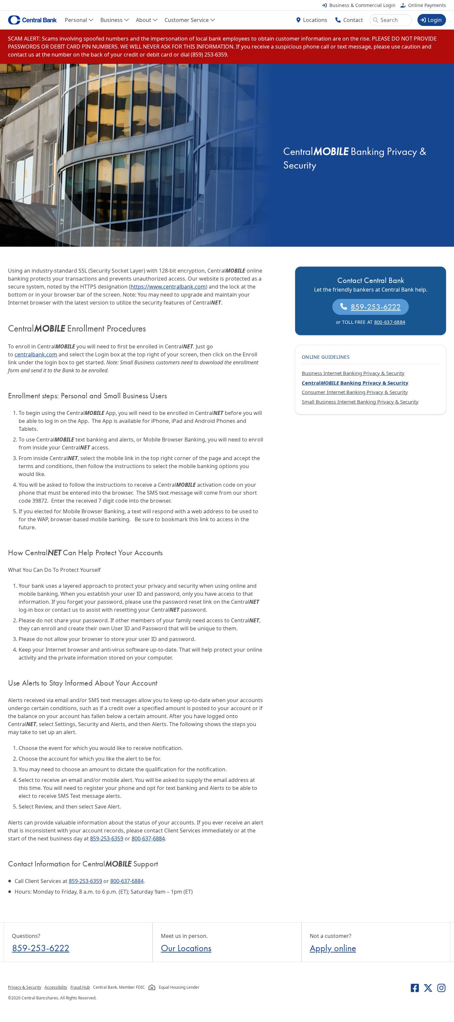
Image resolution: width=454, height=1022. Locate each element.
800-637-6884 (148, 838)
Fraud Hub (80, 987)
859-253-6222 (376, 307)
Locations (315, 20)
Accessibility (56, 987)
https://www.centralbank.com (168, 286)
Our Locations (186, 948)
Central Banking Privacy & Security (355, 382)
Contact (353, 20)
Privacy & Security (24, 987)
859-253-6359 (106, 838)
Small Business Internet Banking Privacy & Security (360, 401)
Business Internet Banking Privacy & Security (353, 373)
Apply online (333, 948)
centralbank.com (36, 354)
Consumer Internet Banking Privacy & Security (355, 392)
